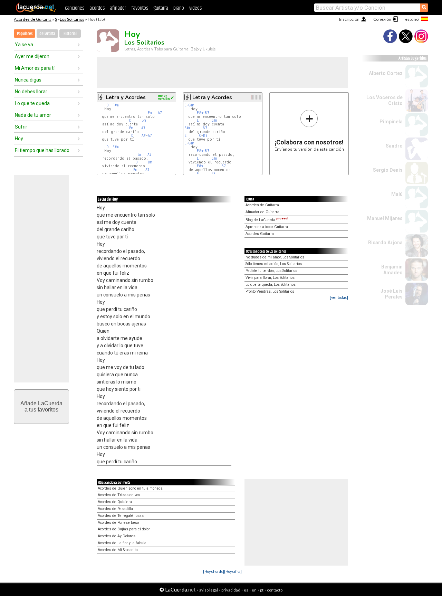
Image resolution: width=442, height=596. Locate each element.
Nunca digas (28, 80)
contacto (274, 590)
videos (195, 8)
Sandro (394, 146)
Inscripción (349, 19)
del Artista (47, 33)
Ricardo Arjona (385, 242)
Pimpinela (391, 121)
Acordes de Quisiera (115, 502)
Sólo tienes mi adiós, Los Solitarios (274, 264)
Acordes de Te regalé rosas (121, 515)
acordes (97, 8)
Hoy (19, 138)
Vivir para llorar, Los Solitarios (270, 277)
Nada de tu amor (33, 115)
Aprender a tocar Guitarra (267, 227)
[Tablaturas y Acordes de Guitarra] (36, 11)
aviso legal (208, 590)
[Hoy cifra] (233, 571)
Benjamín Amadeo (392, 269)
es (246, 590)
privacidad (230, 590)
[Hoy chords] (213, 571)
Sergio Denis (388, 170)
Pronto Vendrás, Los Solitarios (270, 291)
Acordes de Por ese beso (118, 522)
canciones (74, 8)
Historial (70, 33)
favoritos (139, 8)
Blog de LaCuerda (267, 220)
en (254, 590)
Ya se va (24, 44)
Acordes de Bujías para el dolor (124, 529)
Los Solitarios (72, 19)
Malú (397, 194)
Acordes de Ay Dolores (116, 536)
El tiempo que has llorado (42, 150)
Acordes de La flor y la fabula (122, 543)
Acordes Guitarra (260, 233)
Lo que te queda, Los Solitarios (271, 284)
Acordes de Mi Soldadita (118, 550)
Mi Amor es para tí (35, 68)
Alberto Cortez (386, 73)
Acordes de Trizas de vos (119, 495)
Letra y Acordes (126, 97)
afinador (118, 8)
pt (261, 590)
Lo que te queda (32, 103)
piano (178, 8)
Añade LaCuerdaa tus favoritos (41, 406)
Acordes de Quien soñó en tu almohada (130, 488)
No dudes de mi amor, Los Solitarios (275, 257)
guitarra (160, 8)
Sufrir (21, 127)
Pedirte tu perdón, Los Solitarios (271, 270)
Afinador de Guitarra (262, 212)
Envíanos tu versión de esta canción (309, 130)
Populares (24, 33)
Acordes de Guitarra (32, 19)
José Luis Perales (392, 294)
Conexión (382, 19)
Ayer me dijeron (32, 56)
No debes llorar (31, 91)
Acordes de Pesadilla (115, 509)
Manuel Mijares (385, 218)
